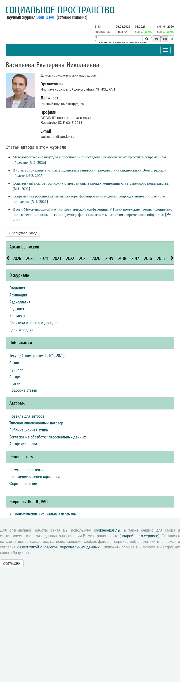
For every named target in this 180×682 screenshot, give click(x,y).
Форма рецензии (23, 483)
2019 (109, 258)
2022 (70, 258)
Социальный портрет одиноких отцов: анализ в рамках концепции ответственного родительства (91, 183)
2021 (83, 258)
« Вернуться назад (23, 232)
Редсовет (16, 308)
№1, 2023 (21, 188)
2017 (135, 258)
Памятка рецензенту (26, 469)
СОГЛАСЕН (12, 563)
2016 (148, 258)
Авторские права (23, 443)
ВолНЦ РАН (46, 17)
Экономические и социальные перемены (45, 514)
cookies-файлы (107, 530)
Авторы (15, 376)
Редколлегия (19, 302)
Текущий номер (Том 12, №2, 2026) (36, 355)
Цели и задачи (21, 330)
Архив (14, 362)
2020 (96, 258)
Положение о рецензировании (34, 476)
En (171, 39)
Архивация (18, 295)
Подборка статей (23, 390)
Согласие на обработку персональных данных (47, 437)
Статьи (14, 383)
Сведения (17, 288)
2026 (17, 258)
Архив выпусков (24, 247)
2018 (122, 258)
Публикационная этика (28, 430)
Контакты (17, 316)
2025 (30, 258)
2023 (57, 258)
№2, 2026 (37, 162)
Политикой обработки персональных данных (59, 547)
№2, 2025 (34, 175)
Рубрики (16, 369)
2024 (44, 258)
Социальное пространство (60, 10)
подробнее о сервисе (139, 536)
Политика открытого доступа (33, 323)
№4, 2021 (39, 201)
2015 (161, 258)
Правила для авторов (26, 416)
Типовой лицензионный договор (36, 423)
